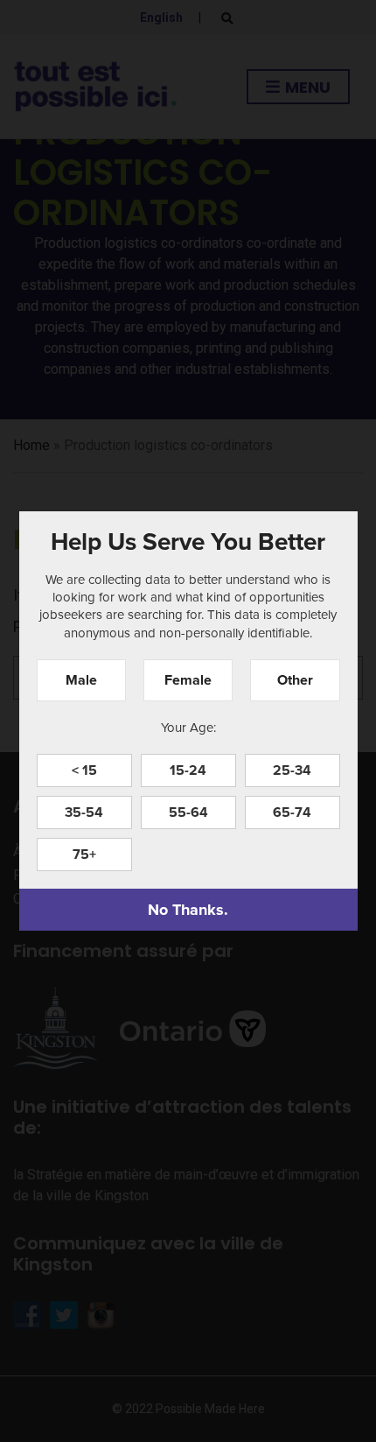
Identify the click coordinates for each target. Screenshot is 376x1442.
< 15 (84, 770)
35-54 (84, 812)
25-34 (292, 770)
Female (188, 680)
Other (295, 680)
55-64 (188, 812)
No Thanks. (188, 909)
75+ (84, 854)
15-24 (188, 770)
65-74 (292, 812)
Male (81, 680)
